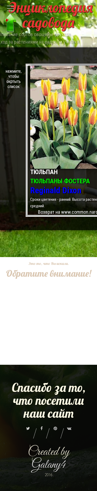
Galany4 (49, 465)
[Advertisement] (48, 328)
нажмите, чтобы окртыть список (14, 79)
